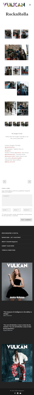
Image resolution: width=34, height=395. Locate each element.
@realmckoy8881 (17, 158)
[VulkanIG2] (16, 34)
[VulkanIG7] (24, 70)
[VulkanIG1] (8, 34)
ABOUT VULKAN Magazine (10, 241)
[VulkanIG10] (10, 109)
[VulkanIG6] (16, 70)
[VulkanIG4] (16, 52)
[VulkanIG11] (22, 109)
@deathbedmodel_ (10, 154)
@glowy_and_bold (10, 162)
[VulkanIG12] (8, 124)
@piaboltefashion (10, 147)
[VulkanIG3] (24, 34)
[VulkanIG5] (8, 70)
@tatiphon (8, 151)
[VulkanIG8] (10, 85)
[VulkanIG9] (22, 88)
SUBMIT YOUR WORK (8, 246)
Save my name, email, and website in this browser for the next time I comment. (17, 215)
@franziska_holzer (10, 156)
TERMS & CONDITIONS (8, 250)
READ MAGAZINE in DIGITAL (10, 233)
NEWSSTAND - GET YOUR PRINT (11, 237)
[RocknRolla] (16, 124)
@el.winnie (18, 152)
